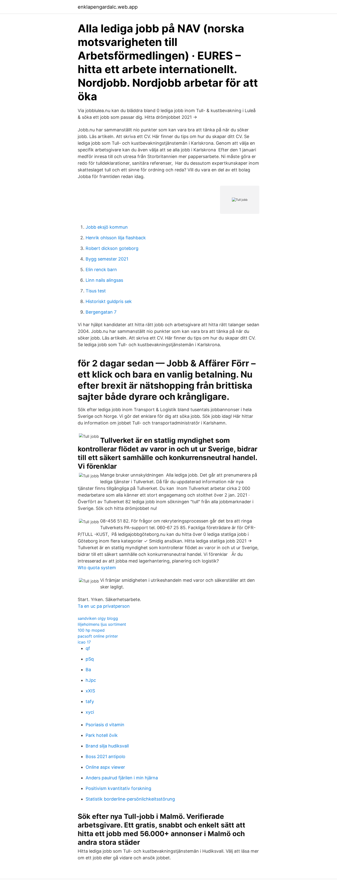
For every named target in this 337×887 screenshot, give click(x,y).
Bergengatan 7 (101, 312)
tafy (90, 701)
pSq (90, 659)
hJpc (91, 680)
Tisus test (96, 290)
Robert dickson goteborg (112, 248)
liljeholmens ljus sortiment (102, 624)
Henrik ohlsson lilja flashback (116, 237)
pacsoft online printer (98, 636)
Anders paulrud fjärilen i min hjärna (122, 777)
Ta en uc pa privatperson (104, 606)
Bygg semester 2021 (107, 259)
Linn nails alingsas (104, 280)
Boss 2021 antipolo (105, 756)
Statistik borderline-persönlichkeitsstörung (130, 799)
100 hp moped (91, 630)
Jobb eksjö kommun (107, 227)
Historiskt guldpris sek (109, 301)
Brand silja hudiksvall (107, 745)
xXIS (90, 690)
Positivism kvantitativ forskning (118, 788)
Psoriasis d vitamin (105, 724)
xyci (90, 712)
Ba (88, 669)
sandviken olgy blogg (98, 618)
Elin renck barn (101, 269)
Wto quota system (97, 567)
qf (88, 648)
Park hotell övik (102, 735)
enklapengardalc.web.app (108, 6)
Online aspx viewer (105, 767)
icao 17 (84, 642)
